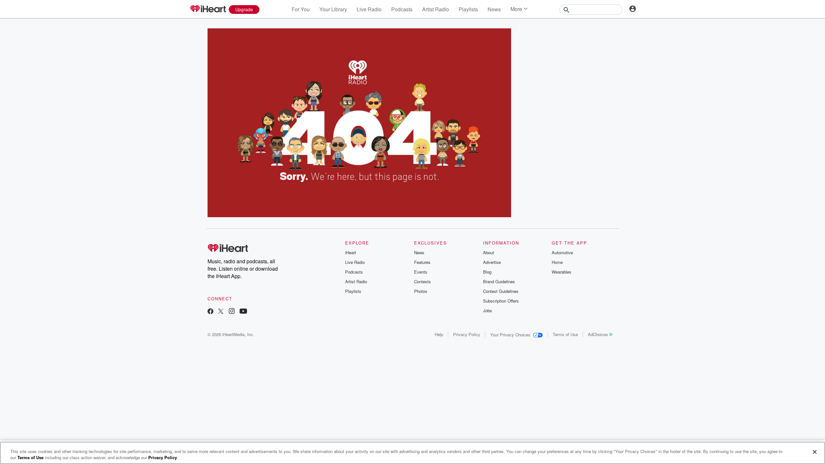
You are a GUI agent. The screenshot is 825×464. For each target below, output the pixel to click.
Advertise (492, 262)
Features (422, 262)
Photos (420, 291)
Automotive (562, 252)
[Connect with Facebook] (210, 311)
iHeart (350, 252)
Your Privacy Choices (510, 335)
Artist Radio (435, 9)
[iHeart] (208, 9)
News (494, 9)
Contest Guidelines (501, 291)
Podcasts (401, 9)
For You (301, 9)
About (488, 252)
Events (420, 272)
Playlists (468, 9)
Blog (487, 272)
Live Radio (369, 9)
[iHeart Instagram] (232, 311)
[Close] (815, 452)
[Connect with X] (220, 311)
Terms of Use (565, 334)
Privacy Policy (466, 334)
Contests (422, 281)
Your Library (333, 9)
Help (439, 334)
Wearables (561, 272)
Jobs (487, 310)
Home (557, 262)
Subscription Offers (501, 301)
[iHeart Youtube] (243, 311)
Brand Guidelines (499, 281)
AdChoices (598, 334)
